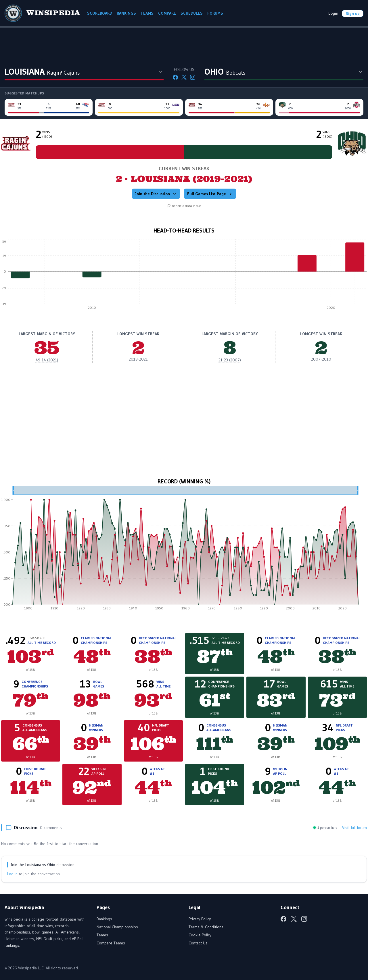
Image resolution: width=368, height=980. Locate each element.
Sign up (353, 13)
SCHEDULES (192, 13)
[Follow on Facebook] (175, 77)
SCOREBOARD (99, 13)
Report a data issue (186, 206)
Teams (102, 935)
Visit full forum (354, 827)
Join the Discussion (152, 193)
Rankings (104, 918)
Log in (12, 873)
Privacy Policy (200, 918)
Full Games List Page (206, 193)
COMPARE (167, 13)
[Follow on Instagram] (192, 77)
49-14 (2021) (47, 360)
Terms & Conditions (206, 926)
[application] (184, 276)
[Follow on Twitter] (184, 77)
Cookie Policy (200, 935)
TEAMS (147, 13)
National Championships (117, 926)
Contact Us (198, 943)
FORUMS (215, 13)
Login (333, 13)
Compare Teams (111, 943)
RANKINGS (126, 13)
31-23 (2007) (229, 360)
